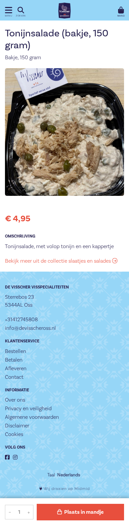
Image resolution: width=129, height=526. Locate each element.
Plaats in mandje (83, 512)
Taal (51, 474)
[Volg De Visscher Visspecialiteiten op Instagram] (15, 457)
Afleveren (15, 368)
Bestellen (15, 351)
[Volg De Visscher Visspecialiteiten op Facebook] (7, 457)
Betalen (13, 360)
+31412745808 (21, 319)
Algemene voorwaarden (32, 417)
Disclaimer (17, 425)
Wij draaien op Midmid (66, 489)
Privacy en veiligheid (28, 408)
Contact (14, 377)
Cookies (14, 434)
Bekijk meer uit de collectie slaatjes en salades (58, 261)
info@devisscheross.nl (30, 328)
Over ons (15, 400)
